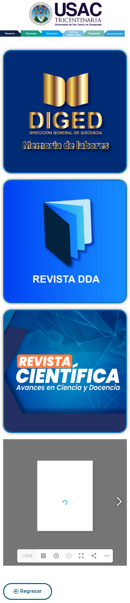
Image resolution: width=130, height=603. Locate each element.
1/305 (27, 555)
